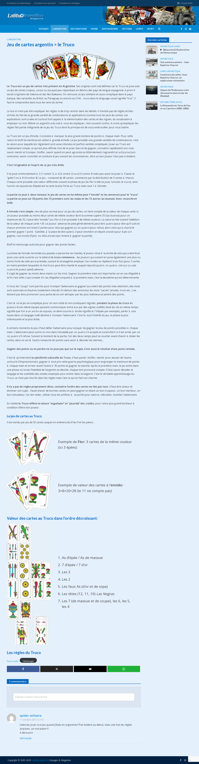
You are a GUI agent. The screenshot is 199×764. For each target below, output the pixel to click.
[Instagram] (190, 29)
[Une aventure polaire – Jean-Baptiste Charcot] (151, 62)
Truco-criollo (12, 661)
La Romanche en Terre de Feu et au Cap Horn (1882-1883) (175, 107)
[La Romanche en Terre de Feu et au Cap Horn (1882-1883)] (151, 105)
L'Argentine (14, 39)
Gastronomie (110, 28)
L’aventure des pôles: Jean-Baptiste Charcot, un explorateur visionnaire (174, 77)
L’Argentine (60, 28)
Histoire (127, 28)
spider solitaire (31, 715)
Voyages (44, 28)
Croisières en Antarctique (19, 3)
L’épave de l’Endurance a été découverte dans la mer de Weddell (174, 93)
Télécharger (28, 661)
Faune (94, 28)
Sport (150, 28)
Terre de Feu (176, 102)
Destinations (79, 28)
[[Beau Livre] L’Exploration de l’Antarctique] (151, 49)
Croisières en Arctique (69, 3)
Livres (139, 28)
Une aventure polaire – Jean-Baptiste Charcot (175, 63)
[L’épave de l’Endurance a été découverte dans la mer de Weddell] (151, 89)
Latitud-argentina (40, 760)
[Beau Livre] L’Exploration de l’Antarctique (174, 51)
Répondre (26, 738)
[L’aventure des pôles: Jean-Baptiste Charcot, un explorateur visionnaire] (151, 74)
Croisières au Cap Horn (45, 3)
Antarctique (166, 46)
